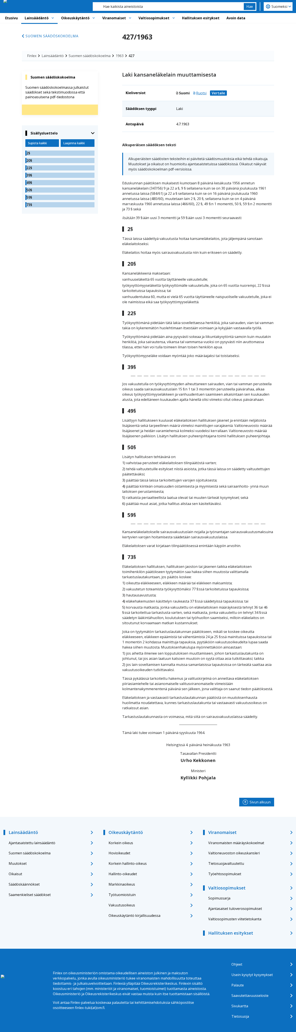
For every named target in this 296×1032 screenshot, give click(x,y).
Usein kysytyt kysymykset (252, 974)
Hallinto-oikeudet (123, 873)
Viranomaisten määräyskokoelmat (236, 842)
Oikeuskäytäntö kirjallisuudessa (134, 915)
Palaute (237, 985)
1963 (120, 55)
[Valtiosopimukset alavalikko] (173, 18)
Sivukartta (239, 1006)
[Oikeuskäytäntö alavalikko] (93, 18)
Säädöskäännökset (24, 884)
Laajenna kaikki (74, 143)
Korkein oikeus (121, 842)
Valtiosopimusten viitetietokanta (234, 919)
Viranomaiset (114, 18)
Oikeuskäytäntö (75, 18)
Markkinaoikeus (122, 884)
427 (131, 55)
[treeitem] (59, 153)
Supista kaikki (37, 143)
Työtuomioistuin (122, 894)
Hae (249, 6)
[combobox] (168, 6)
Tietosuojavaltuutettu (226, 863)
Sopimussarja (219, 898)
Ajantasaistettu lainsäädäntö (32, 842)
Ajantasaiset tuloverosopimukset (235, 908)
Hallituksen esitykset (201, 18)
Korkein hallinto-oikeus (128, 863)
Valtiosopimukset (153, 18)
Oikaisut (15, 873)
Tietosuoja (240, 1016)
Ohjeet (236, 964)
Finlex (31, 55)
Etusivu (11, 18)
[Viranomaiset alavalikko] (130, 18)
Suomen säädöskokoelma (52, 36)
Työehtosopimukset (224, 873)
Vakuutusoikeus (122, 905)
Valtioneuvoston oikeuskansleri (234, 853)
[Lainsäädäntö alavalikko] (52, 18)
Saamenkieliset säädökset (30, 894)
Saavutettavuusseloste (249, 995)
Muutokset (18, 863)
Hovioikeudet (119, 853)
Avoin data (235, 18)
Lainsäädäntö (37, 18)
